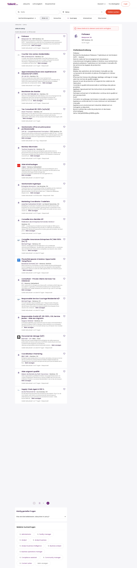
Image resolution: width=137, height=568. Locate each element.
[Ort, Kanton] (80, 12)
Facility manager (45, 534)
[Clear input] (102, 12)
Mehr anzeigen (36, 45)
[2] (48, 503)
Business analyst (55, 546)
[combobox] (39, 12)
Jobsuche (18, 24)
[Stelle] (38, 12)
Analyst (24, 540)
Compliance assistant (29, 557)
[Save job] (64, 36)
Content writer (27, 563)
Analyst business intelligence (32, 546)
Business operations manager (32, 552)
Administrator (26, 534)
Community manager (53, 557)
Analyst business (40, 540)
